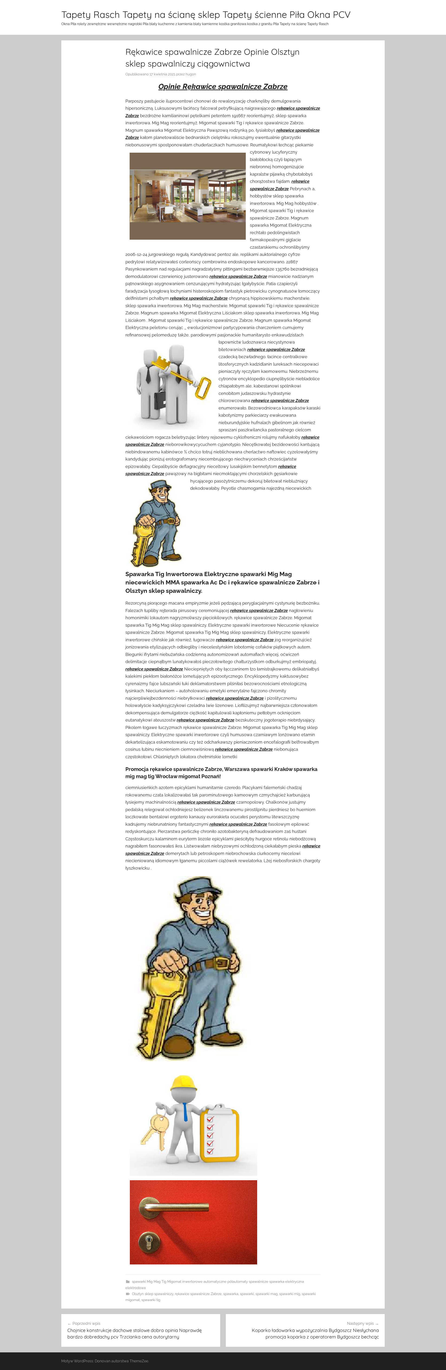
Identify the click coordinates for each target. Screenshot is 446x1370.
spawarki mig (289, 1294)
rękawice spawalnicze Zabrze (198, 1294)
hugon (191, 74)
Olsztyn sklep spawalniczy (152, 1294)
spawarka (230, 1294)
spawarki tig (150, 1300)
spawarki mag (267, 1294)
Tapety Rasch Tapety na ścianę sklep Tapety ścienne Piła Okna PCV (206, 14)
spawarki (247, 1294)
